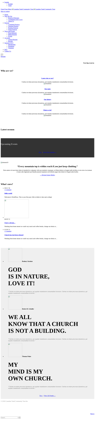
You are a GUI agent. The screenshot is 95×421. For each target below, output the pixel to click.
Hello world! (8, 193)
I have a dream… (9, 223)
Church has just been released (13, 235)
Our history (47, 99)
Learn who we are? (47, 78)
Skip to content (5, 11)
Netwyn (92, 414)
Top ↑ (40, 152)
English (6, 2)
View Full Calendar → (49, 152)
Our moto (47, 89)
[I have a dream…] (16, 217)
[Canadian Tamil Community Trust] (33, 9)
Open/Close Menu (6, 9)
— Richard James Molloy (47, 175)
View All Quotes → (50, 395)
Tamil (10, 5)
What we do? (47, 110)
